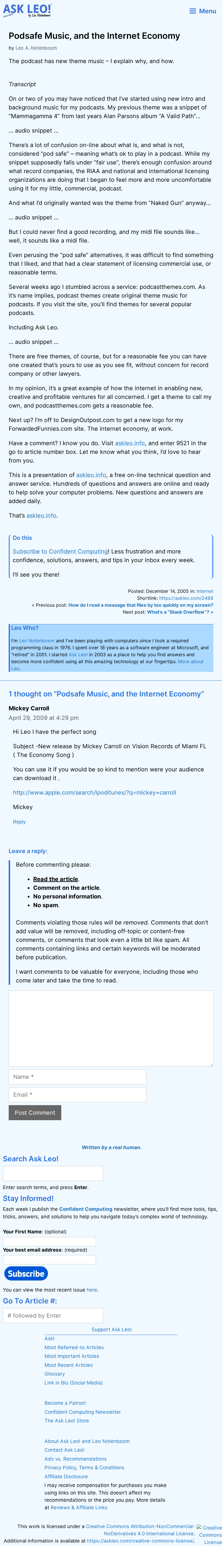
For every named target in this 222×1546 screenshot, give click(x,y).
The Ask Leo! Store (67, 1421)
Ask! (50, 1338)
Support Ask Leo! (112, 1329)
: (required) (45, 1249)
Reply (19, 822)
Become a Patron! (65, 1403)
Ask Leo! (78, 654)
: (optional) (34, 1232)
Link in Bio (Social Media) (74, 1383)
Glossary (55, 1374)
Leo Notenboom (37, 640)
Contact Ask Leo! (64, 1450)
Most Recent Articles (69, 1365)
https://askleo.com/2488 (186, 598)
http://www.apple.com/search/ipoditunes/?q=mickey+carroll (94, 792)
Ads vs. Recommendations (76, 1459)
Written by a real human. (112, 1147)
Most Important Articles (72, 1356)
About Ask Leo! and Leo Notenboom (87, 1441)
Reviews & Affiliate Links (79, 1507)
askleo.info (130, 443)
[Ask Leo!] (30, 11)
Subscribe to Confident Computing (60, 551)
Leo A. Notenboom (36, 48)
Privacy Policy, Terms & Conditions (84, 1467)
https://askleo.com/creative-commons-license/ (140, 1541)
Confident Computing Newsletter (83, 1412)
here (92, 1289)
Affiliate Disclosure (66, 1476)
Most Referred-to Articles (74, 1347)
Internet (205, 591)
